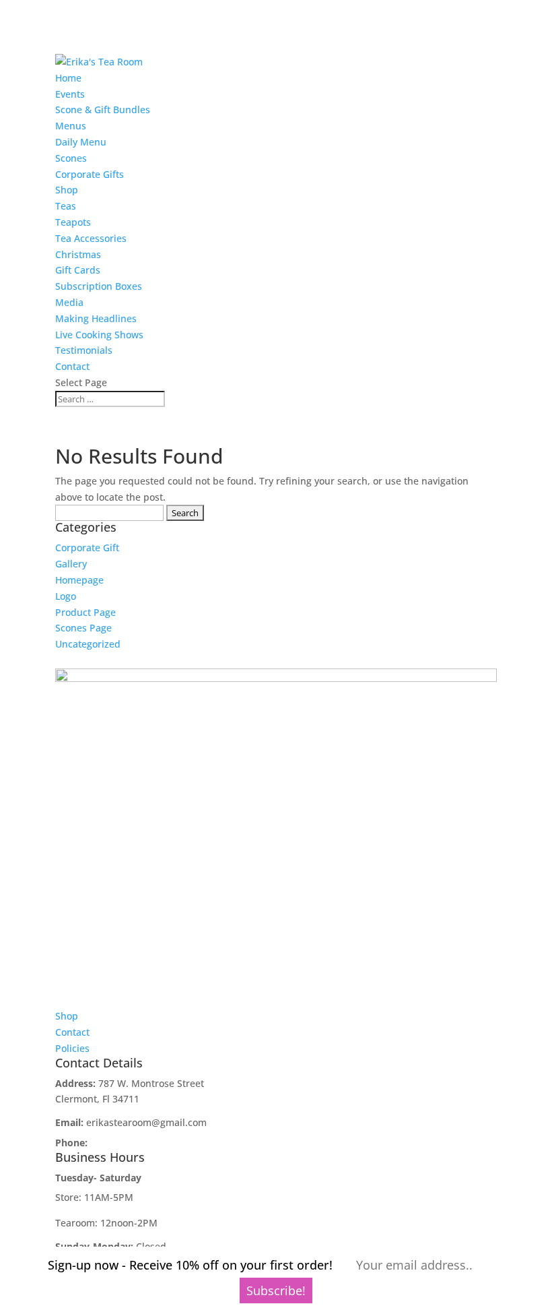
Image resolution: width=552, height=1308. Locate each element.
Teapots (73, 222)
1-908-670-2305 (125, 1142)
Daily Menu (80, 141)
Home (68, 77)
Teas (65, 205)
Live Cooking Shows (99, 334)
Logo (65, 596)
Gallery (71, 563)
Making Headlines (96, 318)
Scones (71, 158)
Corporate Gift (87, 547)
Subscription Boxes (98, 286)
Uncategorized (87, 643)
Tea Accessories (91, 238)
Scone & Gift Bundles (102, 109)
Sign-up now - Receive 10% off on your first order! (190, 1265)
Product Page (85, 612)
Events (70, 94)
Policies (72, 1048)
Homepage (79, 579)
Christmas (78, 254)
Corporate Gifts (89, 174)
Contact (72, 366)
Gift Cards (77, 269)
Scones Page (83, 627)
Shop (66, 189)
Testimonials (83, 350)
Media (69, 302)
